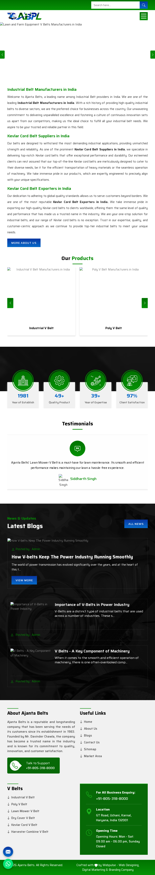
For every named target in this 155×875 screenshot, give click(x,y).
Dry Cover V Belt (23, 818)
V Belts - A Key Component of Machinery (92, 651)
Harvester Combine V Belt (29, 832)
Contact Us (91, 742)
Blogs (88, 735)
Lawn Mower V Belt (25, 811)
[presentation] (10, 303)
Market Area (93, 756)
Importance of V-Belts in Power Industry (92, 604)
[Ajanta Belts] (23, 16)
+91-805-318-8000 (40, 768)
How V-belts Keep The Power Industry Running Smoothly (72, 556)
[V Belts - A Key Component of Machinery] (30, 661)
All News (136, 524)
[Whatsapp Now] (8, 864)
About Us (90, 728)
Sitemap (90, 749)
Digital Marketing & (95, 870)
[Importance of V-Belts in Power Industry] (30, 614)
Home (88, 722)
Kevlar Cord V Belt (24, 825)
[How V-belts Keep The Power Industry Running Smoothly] (77, 540)
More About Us (24, 243)
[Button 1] (144, 5)
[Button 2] (144, 16)
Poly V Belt (19, 804)
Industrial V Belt (23, 797)
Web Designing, (129, 865)
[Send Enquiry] (8, 852)
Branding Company (121, 870)
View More (24, 580)
